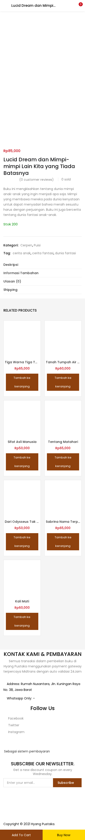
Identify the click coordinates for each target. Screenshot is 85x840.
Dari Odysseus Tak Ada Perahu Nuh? (22, 522)
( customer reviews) (36, 179)
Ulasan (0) (12, 281)
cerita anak (22, 253)
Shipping (10, 289)
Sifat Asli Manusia (22, 442)
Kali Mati (22, 601)
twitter (13, 725)
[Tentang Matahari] (63, 418)
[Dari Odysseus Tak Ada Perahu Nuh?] (22, 498)
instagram (15, 732)
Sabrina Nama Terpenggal (63, 522)
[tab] (42, 265)
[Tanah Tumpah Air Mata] (63, 338)
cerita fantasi (42, 253)
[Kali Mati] (22, 578)
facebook (15, 718)
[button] (78, 5)
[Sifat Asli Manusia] (22, 418)
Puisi (37, 245)
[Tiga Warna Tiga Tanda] (22, 338)
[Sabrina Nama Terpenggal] (63, 498)
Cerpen (26, 245)
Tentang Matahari (63, 442)
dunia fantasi (65, 253)
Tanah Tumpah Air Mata (63, 362)
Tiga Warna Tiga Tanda (22, 362)
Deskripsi (10, 264)
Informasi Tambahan (21, 273)
